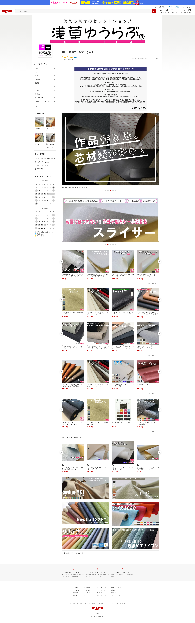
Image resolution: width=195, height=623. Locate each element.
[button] (188, 7)
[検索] (154, 11)
